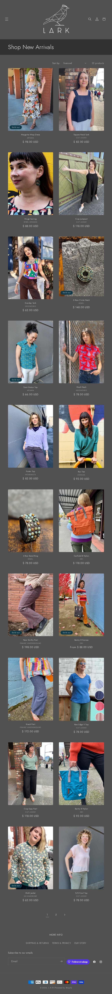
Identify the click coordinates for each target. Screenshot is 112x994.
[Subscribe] (61, 961)
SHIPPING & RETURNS (37, 943)
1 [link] (47, 915)
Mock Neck (81, 387)
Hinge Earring (30, 219)
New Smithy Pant (30, 640)
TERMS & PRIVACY (61, 943)
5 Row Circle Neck (81, 300)
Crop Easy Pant (30, 809)
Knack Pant (30, 724)
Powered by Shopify (63, 987)
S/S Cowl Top (81, 893)
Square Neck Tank (81, 135)
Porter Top (30, 471)
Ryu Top (81, 472)
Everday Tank (30, 303)
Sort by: (56, 63)
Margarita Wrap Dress (30, 135)
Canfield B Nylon (81, 556)
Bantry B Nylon (81, 809)
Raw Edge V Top (81, 724)
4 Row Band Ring (30, 556)
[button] (6, 19)
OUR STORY (80, 943)
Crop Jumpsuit (81, 219)
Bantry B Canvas (82, 640)
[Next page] (64, 914)
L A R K (51, 987)
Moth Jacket (31, 893)
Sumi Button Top (30, 387)
